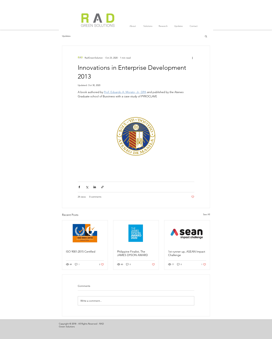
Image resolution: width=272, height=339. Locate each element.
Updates (66, 36)
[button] (205, 36)
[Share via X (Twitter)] (86, 187)
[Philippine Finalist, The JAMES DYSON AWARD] (136, 233)
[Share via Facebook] (79, 187)
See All (206, 214)
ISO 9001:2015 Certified (80, 251)
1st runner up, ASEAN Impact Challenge (186, 253)
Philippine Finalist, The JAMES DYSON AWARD (132, 253)
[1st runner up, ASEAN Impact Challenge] (187, 233)
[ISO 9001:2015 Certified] (85, 233)
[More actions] (192, 58)
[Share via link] (102, 187)
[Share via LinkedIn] (94, 187)
